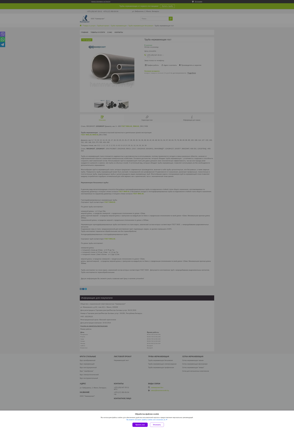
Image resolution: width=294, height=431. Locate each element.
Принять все (140, 425)
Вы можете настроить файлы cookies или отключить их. (146, 420)
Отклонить (157, 425)
